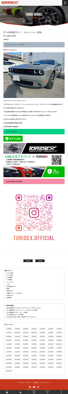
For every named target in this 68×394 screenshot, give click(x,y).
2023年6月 (34, 348)
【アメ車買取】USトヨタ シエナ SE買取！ (17, 312)
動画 (8, 288)
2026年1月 (8, 332)
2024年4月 (8, 344)
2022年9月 (50, 351)
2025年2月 (42, 336)
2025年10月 (34, 332)
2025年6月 (8, 336)
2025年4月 (25, 336)
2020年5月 (50, 367)
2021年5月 (8, 363)
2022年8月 (59, 351)
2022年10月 (42, 351)
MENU (65, 3)
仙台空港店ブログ (11, 286)
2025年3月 (34, 336)
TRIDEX (13, 3)
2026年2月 (59, 328)
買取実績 (13, 35)
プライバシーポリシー (44, 382)
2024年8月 (34, 340)
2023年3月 (59, 348)
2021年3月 (25, 363)
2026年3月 (50, 328)
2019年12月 (9, 371)
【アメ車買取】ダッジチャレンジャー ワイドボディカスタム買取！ (22, 310)
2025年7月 (59, 332)
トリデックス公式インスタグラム (14, 181)
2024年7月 (42, 340)
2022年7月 (8, 355)
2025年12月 (17, 332)
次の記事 (40, 261)
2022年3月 (42, 355)
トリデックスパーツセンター (24, 382)
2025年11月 (25, 332)
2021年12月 (9, 359)
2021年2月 (34, 363)
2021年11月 (17, 359)
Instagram (38, 387)
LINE (30, 387)
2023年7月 (25, 348)
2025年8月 (50, 332)
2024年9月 (25, 340)
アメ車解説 (9, 277)
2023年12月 (42, 344)
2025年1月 (50, 336)
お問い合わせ (47, 390)
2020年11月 (59, 363)
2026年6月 (25, 328)
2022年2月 (50, 355)
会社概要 (35, 382)
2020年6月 (42, 367)
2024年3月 (17, 344)
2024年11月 (9, 340)
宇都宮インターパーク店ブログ (14, 293)
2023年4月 (50, 348)
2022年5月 (25, 355)
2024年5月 (59, 340)
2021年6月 (59, 359)
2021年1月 (42, 363)
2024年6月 (50, 340)
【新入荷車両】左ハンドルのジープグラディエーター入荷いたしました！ (24, 308)
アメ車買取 (8, 35)
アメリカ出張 (10, 275)
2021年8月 (42, 359)
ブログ (8, 284)
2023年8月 (17, 348)
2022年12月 (25, 351)
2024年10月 (17, 340)
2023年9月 (8, 348)
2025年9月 (42, 332)
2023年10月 (59, 344)
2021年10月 (25, 359)
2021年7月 (50, 359)
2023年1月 (17, 351)
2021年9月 (34, 359)
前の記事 (28, 261)
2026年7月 (17, 328)
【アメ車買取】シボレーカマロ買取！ (15, 314)
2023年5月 (42, 348)
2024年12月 (59, 336)
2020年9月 (17, 367)
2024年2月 (25, 344)
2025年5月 (17, 336)
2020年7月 (34, 367)
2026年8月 (8, 328)
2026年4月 (42, 328)
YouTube (34, 387)
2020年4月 (59, 367)
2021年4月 (17, 363)
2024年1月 (34, 344)
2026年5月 (34, 328)
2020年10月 (9, 367)
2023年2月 (8, 351)
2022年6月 (17, 355)
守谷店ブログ (10, 295)
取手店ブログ (10, 291)
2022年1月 (59, 355)
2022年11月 (34, 351)
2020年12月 (50, 363)
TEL (61, 391)
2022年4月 (34, 355)
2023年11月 (50, 344)
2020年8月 (25, 367)
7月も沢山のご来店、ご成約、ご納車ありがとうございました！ (21, 317)
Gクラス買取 (10, 273)
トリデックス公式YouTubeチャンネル (12, 123)
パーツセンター (10, 282)
